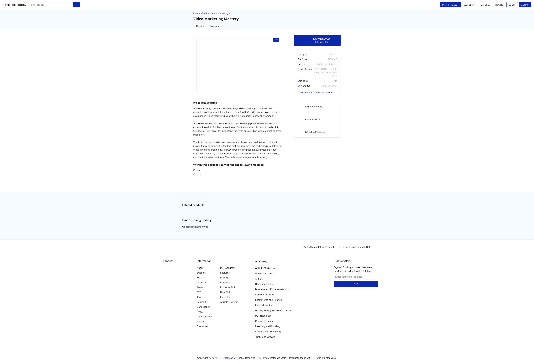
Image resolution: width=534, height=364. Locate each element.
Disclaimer (202, 326)
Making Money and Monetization (273, 310)
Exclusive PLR (227, 287)
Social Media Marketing (268, 331)
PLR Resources (263, 315)
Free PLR (225, 297)
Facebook (165, 268)
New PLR (225, 292)
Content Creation (264, 294)
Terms (200, 297)
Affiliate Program (229, 302)
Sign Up (525, 4)
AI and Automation (265, 273)
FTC (199, 292)
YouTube (184, 268)
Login (512, 4)
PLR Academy (227, 268)
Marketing (222, 13)
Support (201, 272)
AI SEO (259, 278)
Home (196, 13)
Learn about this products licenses (315, 92)
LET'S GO (356, 284)
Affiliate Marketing (265, 268)
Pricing (499, 4)
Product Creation (264, 321)
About (200, 268)
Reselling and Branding (267, 326)
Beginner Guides (264, 284)
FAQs (200, 277)
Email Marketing (264, 305)
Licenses (201, 282)
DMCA (200, 321)
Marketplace (208, 13)
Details (200, 26)
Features (485, 4)
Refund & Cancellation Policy (203, 306)
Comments (215, 26)
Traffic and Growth (265, 337)
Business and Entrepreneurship (272, 289)
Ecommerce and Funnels (268, 300)
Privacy (201, 287)
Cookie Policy (204, 316)
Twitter (171, 268)
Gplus (178, 268)
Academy (469, 4)
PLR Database (15, 5)
